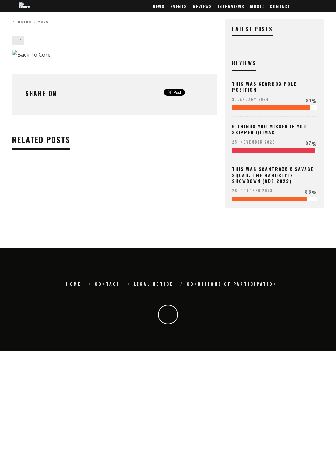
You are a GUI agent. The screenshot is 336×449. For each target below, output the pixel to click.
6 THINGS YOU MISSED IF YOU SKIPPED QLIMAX (269, 129)
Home (73, 284)
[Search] (320, 6)
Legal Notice (153, 284)
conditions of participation (232, 284)
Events (178, 6)
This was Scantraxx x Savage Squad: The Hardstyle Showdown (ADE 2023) (273, 174)
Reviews (202, 6)
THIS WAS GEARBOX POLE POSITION (264, 86)
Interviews (231, 6)
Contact (280, 6)
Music (257, 6)
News (159, 6)
